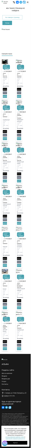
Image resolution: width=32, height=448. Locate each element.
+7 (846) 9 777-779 (11, 424)
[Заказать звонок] (14, 2)
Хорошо (15, 443)
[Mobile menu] (27, 2)
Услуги (4, 381)
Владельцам (6, 379)
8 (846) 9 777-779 (9, 396)
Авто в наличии (7, 373)
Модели (4, 376)
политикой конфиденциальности (15, 438)
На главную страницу (12, 17)
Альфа (5, 364)
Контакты (5, 384)
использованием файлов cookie (15, 437)
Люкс (5, 327)
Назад (7, 23)
